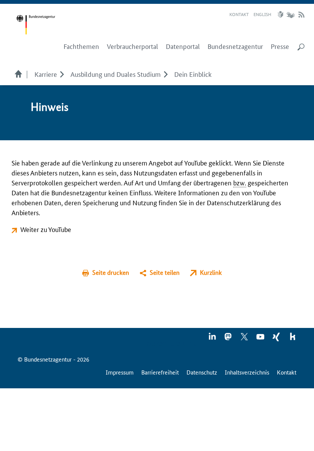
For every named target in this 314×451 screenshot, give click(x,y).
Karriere (45, 73)
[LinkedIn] (212, 339)
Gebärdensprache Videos (290, 14)
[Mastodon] (229, 339)
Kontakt (239, 14)
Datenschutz (201, 372)
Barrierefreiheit (160, 372)
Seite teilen (165, 272)
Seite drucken (110, 272)
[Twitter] (245, 339)
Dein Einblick (193, 73)
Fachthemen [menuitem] (81, 46)
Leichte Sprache (281, 14)
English (262, 14)
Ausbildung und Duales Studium (115, 73)
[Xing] (277, 339)
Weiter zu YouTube (45, 229)
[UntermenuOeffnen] (62, 73)
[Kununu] (292, 339)
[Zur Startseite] (35, 25)
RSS (301, 14)
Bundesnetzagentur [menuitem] (235, 46)
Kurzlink (211, 272)
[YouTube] (261, 339)
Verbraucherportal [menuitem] (132, 46)
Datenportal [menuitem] (183, 46)
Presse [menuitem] (280, 46)
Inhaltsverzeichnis (247, 372)
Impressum (120, 372)
